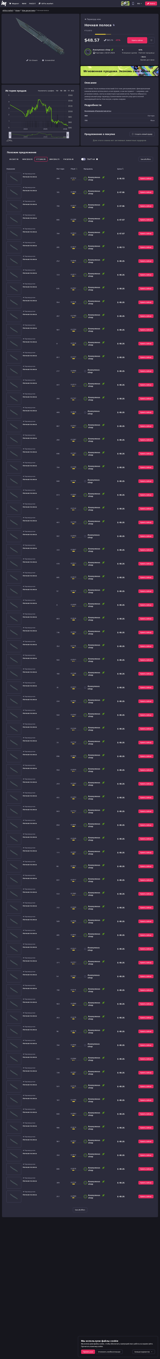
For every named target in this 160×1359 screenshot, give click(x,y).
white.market (7, 10)
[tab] (14, 159)
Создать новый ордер (143, 134)
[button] (139, 3)
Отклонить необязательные (109, 1352)
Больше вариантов (142, 1352)
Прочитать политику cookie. (92, 1346)
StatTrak (91, 159)
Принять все (88, 1352)
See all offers (146, 159)
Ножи (17, 10)
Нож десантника (28, 10)
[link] (7, 10)
